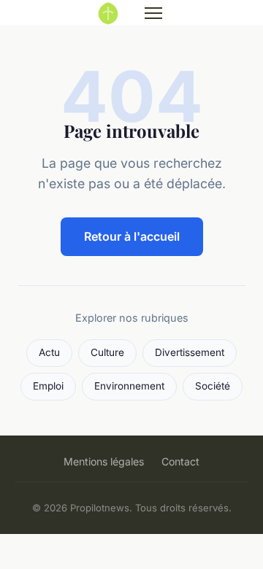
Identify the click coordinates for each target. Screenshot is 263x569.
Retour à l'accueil (132, 236)
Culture (107, 352)
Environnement (129, 386)
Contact (180, 461)
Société (212, 386)
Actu (49, 352)
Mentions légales (104, 461)
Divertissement (189, 352)
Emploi (48, 386)
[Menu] (153, 13)
